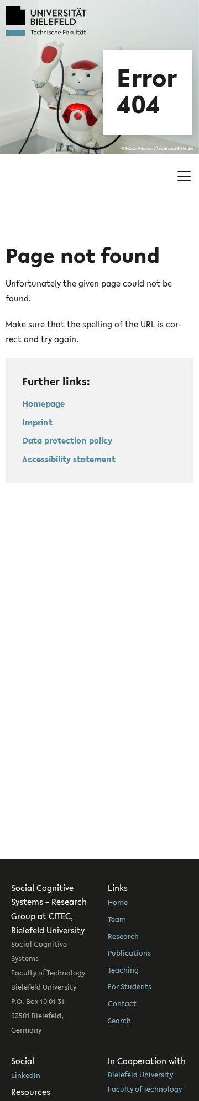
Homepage (43, 403)
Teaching (123, 969)
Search (119, 1020)
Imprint (37, 422)
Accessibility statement (69, 459)
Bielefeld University (140, 1074)
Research (123, 936)
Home (118, 902)
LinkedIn (25, 1075)
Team (117, 919)
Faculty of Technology (145, 1088)
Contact (122, 1003)
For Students (129, 986)
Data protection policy (67, 440)
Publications (129, 952)
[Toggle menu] (184, 176)
